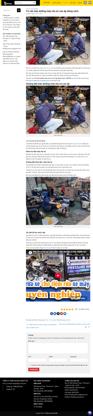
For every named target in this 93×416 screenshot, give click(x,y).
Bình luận (31, 341)
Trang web (73, 356)
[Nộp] (34, 3)
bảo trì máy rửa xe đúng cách (39, 80)
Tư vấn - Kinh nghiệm (32, 9)
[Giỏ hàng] (90, 2)
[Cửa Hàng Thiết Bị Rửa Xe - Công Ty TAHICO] (8, 3)
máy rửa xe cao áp (49, 68)
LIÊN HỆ (80, 2)
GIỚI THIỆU (73, 2)
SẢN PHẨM (46, 2)
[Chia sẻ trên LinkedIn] (64, 313)
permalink (67, 320)
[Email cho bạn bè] (58, 313)
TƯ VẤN (65, 2)
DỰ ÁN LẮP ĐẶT (56, 2)
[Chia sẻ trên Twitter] (54, 313)
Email (51, 356)
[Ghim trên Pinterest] (61, 313)
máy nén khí (77, 143)
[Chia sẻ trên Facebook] (51, 313)
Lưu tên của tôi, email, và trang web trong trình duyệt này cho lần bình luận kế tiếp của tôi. (59, 365)
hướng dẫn (48, 248)
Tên (29, 356)
